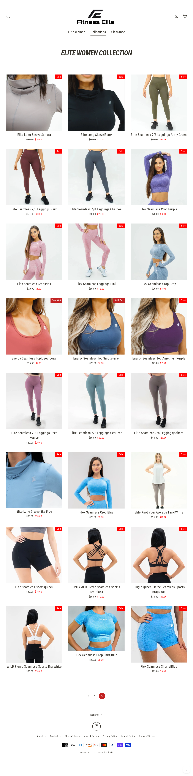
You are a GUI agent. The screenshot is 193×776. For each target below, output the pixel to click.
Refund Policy (128, 736)
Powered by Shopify (105, 752)
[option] (34, 103)
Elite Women (76, 32)
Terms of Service (147, 736)
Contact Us (55, 736)
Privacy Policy (110, 736)
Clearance (118, 32)
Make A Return (91, 736)
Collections (98, 32)
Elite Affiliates (72, 736)
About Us (41, 736)
